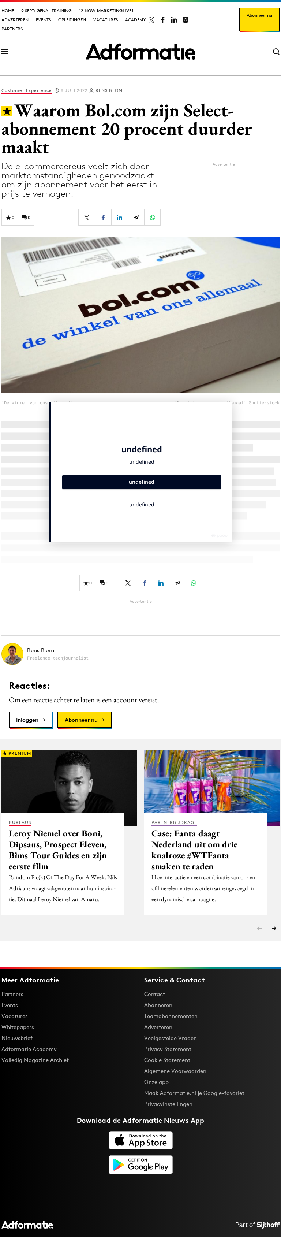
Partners (12, 28)
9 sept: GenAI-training (46, 10)
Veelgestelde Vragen (170, 1037)
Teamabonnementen (171, 1016)
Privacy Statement (167, 1048)
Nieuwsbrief (17, 1037)
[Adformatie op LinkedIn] (174, 20)
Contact (154, 994)
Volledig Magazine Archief (35, 1059)
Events (43, 19)
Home (7, 10)
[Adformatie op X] (151, 20)
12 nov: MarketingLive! (106, 10)
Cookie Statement (167, 1059)
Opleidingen (72, 19)
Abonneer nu (259, 15)
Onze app (156, 1081)
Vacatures (105, 19)
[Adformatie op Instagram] (185, 20)
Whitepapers (17, 1027)
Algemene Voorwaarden (175, 1070)
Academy (135, 19)
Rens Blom (109, 90)
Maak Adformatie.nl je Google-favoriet (194, 1092)
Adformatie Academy (29, 1048)
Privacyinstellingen (168, 1104)
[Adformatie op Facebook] (163, 20)
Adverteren (15, 19)
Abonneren (158, 1005)
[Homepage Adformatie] (140, 51)
